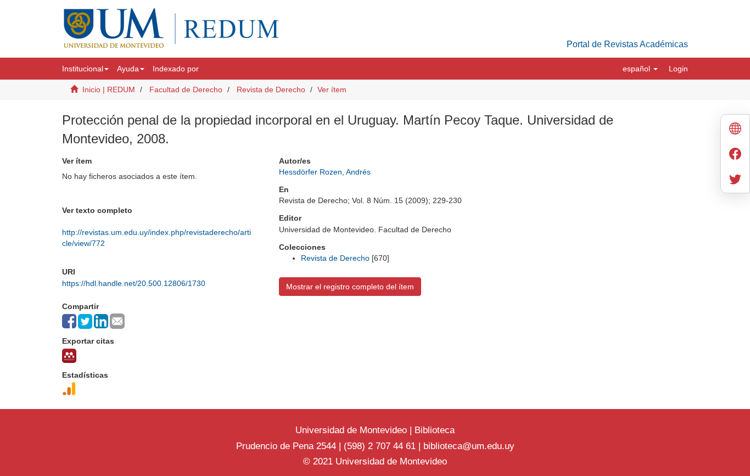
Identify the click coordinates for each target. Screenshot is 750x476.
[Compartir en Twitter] (85, 321)
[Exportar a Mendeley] (69, 356)
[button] (85, 68)
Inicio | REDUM (108, 89)
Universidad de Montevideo (352, 430)
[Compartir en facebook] (69, 321)
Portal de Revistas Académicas (627, 44)
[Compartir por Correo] (117, 321)
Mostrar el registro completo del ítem (350, 286)
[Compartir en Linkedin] (101, 321)
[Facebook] (735, 155)
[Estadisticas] (69, 388)
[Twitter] (735, 180)
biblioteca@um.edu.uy (468, 446)
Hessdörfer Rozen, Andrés (325, 171)
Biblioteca (433, 430)
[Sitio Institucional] (735, 130)
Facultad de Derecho (185, 89)
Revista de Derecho (271, 89)
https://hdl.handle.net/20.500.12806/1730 (133, 283)
